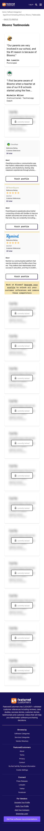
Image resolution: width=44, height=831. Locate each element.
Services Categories (22, 737)
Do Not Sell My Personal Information (22, 766)
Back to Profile (11, 19)
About (22, 751)
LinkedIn (22, 785)
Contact (22, 762)
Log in (31, 4)
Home (4, 12)
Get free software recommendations (22, 819)
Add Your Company (22, 810)
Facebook (22, 792)
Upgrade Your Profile (22, 802)
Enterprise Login (22, 814)
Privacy (22, 759)
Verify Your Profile (22, 806)
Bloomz (28, 15)
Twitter (22, 789)
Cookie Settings (22, 770)
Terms (22, 755)
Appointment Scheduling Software (14, 15)
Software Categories (14, 12)
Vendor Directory (22, 741)
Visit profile (21, 179)
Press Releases (22, 781)
